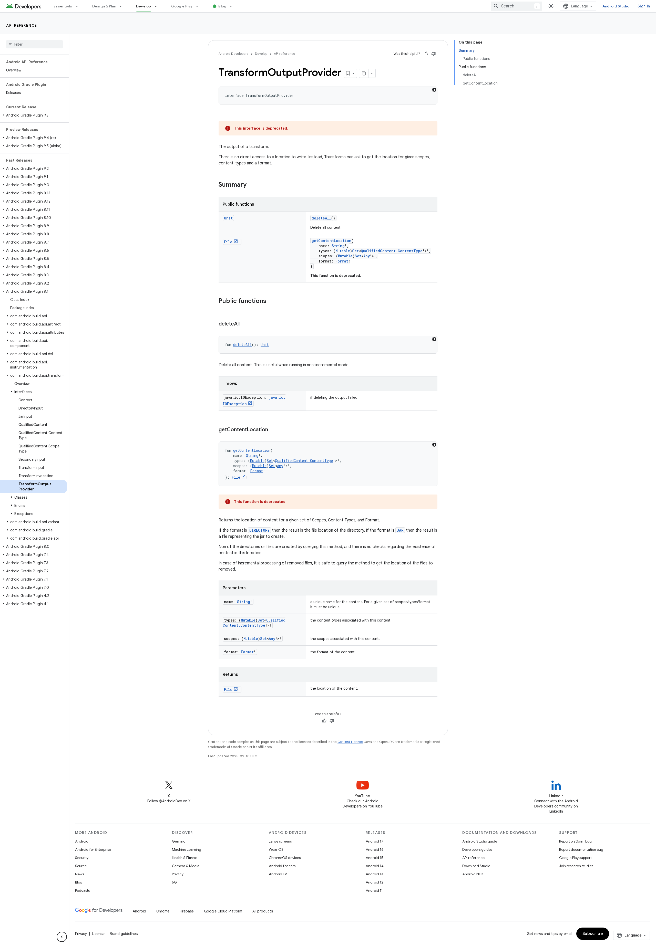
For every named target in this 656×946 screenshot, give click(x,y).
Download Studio (476, 866)
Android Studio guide (479, 841)
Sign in (644, 6)
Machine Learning (186, 849)
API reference (21, 25)
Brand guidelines (124, 934)
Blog (222, 6)
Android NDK (473, 874)
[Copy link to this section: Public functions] (271, 301)
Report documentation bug (581, 849)
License (98, 934)
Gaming (179, 841)
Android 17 (374, 841)
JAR (400, 530)
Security (81, 857)
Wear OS (276, 849)
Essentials (63, 6)
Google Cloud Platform (223, 911)
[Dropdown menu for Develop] (158, 6)
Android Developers (233, 53)
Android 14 (375, 866)
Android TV (278, 874)
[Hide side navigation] (62, 937)
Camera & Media (185, 866)
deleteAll (321, 218)
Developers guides (477, 849)
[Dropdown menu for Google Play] (199, 6)
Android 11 (374, 890)
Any (366, 256)
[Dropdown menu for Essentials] (79, 6)
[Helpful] (426, 54)
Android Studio (616, 6)
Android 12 (374, 882)
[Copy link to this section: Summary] (252, 185)
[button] (33, 115)
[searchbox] (34, 44)
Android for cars (282, 866)
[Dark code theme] (434, 90)
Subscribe (592, 933)
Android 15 (374, 857)
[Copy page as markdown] (363, 73)
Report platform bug (575, 841)
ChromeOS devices (285, 857)
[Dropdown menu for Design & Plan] (123, 6)
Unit (228, 218)
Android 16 (375, 849)
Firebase (187, 911)
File (228, 241)
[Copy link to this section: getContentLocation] (273, 430)
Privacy (177, 874)
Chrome (162, 911)
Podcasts (82, 890)
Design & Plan (104, 6)
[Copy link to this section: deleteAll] (245, 324)
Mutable (342, 250)
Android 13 (374, 874)
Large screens (280, 841)
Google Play (182, 6)
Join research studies (576, 866)
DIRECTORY (259, 530)
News (79, 874)
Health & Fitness (184, 857)
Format (341, 261)
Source (81, 866)
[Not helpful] (433, 54)
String (338, 245)
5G (174, 882)
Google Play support (575, 857)
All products (262, 911)
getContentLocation (331, 240)
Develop (143, 6)
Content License (350, 742)
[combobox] (516, 6)
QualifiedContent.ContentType (392, 250)
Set (355, 250)
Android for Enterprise (93, 849)
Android (81, 841)
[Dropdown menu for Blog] (233, 6)
